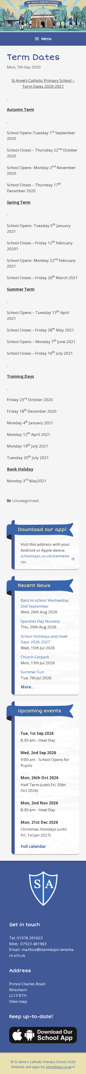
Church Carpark (35, 657)
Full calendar (33, 846)
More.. (27, 687)
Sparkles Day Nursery (40, 621)
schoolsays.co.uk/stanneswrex (45, 558)
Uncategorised (25, 500)
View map (18, 1001)
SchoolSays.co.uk (59, 1066)
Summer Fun (32, 672)
